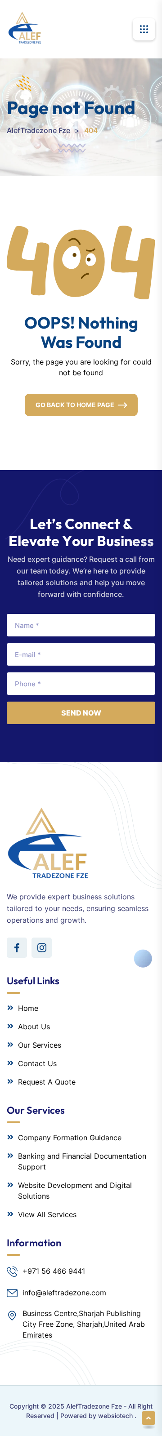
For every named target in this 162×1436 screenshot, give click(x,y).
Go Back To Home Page (75, 405)
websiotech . (117, 1415)
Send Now (81, 712)
